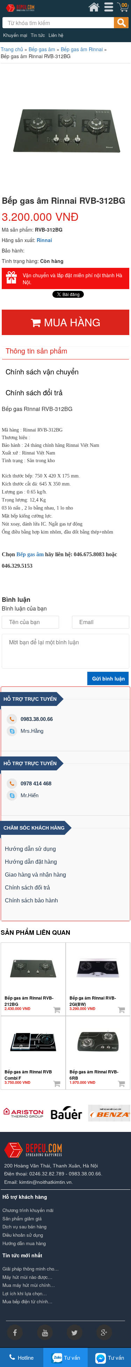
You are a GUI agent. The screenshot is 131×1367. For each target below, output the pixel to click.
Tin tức (38, 35)
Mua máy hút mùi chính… (28, 1285)
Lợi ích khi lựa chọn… (24, 1293)
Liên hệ (56, 35)
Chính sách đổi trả (27, 888)
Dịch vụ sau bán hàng (24, 1227)
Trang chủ (12, 49)
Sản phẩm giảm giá (22, 1218)
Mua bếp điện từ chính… (27, 1301)
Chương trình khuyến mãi (27, 1210)
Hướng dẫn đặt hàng (31, 862)
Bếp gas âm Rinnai (82, 49)
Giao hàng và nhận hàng (35, 875)
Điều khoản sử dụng (22, 1235)
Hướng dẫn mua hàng (24, 1243)
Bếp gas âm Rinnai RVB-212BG (29, 998)
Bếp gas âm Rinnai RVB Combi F (28, 1072)
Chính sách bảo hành (31, 900)
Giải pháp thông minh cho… (30, 1269)
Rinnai (44, 239)
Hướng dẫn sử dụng (30, 849)
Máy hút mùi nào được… (27, 1277)
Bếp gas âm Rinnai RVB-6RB (94, 1072)
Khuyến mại (15, 35)
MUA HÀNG (72, 321)
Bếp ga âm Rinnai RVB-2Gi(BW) (93, 998)
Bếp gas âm (42, 49)
